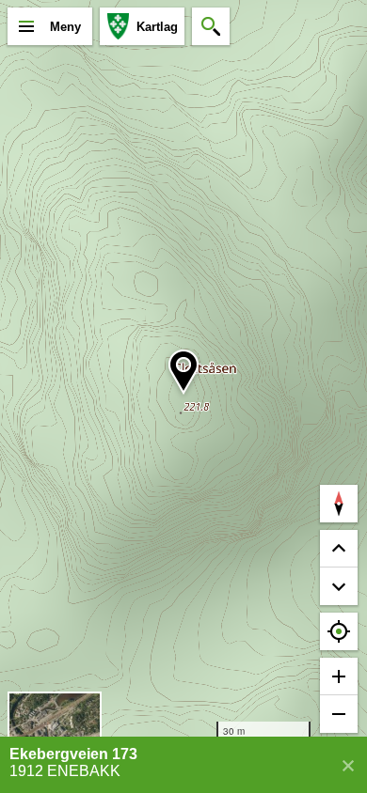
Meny (65, 27)
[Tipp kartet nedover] (339, 549)
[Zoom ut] (339, 714)
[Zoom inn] (339, 676)
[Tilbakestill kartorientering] (339, 503)
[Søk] (211, 26)
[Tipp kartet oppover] (339, 586)
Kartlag (157, 27)
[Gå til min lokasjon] (339, 631)
